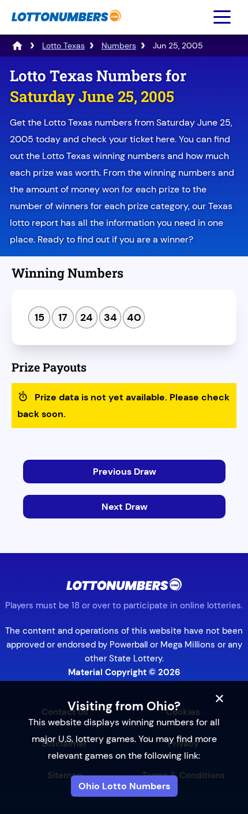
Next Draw (125, 507)
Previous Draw (124, 471)
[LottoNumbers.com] (65, 27)
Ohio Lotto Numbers (124, 786)
